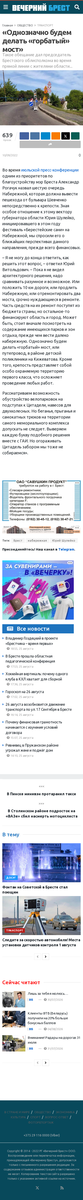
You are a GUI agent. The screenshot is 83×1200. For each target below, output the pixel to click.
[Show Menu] (5, 7)
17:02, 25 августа (21, 696)
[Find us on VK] (25, 1188)
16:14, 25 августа (21, 714)
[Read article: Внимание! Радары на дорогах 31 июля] (13, 1043)
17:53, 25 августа (21, 666)
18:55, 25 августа (21, 648)
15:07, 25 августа (21, 737)
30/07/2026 (55, 999)
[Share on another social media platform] (50, 144)
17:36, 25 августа (21, 684)
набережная (37, 540)
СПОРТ (35, 1117)
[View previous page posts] (37, 956)
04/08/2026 (55, 1029)
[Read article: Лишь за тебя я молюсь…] (13, 999)
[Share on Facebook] (24, 136)
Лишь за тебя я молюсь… (48, 993)
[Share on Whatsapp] (75, 136)
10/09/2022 (10, 155)
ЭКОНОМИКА (65, 1112)
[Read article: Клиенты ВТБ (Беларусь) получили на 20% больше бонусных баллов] (13, 1019)
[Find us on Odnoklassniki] (31, 1188)
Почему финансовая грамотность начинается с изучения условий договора (34, 727)
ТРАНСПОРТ (45, 25)
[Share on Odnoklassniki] (55, 136)
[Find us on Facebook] (19, 1188)
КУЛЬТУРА (18, 1117)
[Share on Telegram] (45, 136)
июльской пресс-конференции (50, 170)
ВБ (31, 999)
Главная (7, 25)
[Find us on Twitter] (37, 1188)
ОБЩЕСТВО (25, 25)
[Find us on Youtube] (56, 1188)
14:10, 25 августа (21, 755)
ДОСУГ (11, 877)
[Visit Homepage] (41, 7)
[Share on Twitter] (65, 136)
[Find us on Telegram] (43, 1188)
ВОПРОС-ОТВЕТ (56, 1117)
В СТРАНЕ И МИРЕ (17, 1112)
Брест (18, 540)
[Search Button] (77, 7)
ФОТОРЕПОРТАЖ (40, 1122)
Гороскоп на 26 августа (25, 692)
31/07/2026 (55, 1048)
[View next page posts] (45, 956)
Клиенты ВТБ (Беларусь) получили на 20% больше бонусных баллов (48, 1018)
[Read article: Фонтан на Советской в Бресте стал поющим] (41, 862)
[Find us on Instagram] (50, 1188)
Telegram (66, 549)
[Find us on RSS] (62, 1188)
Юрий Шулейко (63, 540)
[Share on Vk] (35, 136)
